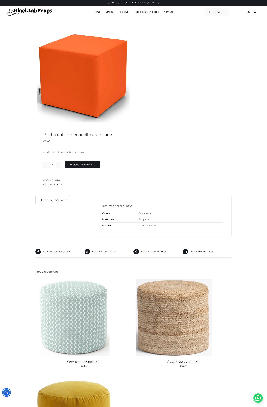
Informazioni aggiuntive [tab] (53, 200)
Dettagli (90, 318)
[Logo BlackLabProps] (29, 8)
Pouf (59, 184)
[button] (258, 398)
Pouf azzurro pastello (84, 362)
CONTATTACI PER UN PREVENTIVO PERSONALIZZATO (133, 3)
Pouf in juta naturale (183, 362)
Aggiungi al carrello (82, 164)
